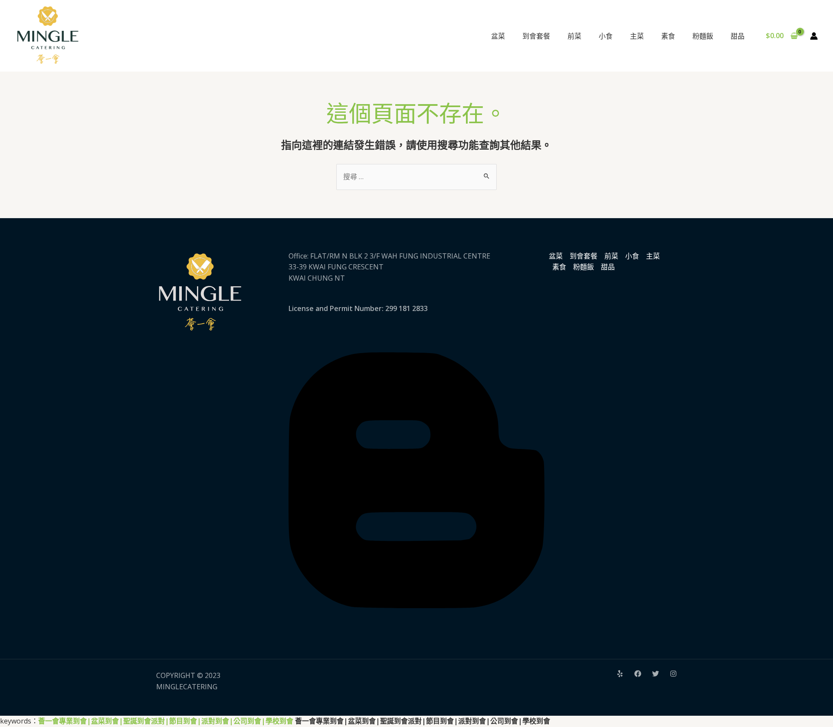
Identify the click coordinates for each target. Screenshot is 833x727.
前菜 (611, 256)
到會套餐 (583, 256)
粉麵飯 (583, 267)
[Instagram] (673, 673)
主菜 (653, 256)
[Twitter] (655, 673)
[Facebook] (637, 673)
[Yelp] (620, 673)
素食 (559, 267)
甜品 (608, 267)
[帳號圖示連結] (814, 36)
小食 (632, 256)
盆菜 (556, 256)
